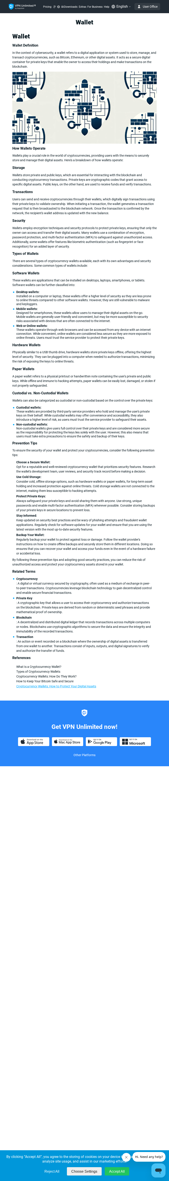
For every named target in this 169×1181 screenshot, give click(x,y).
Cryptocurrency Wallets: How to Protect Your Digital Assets (56, 686)
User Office (150, 6)
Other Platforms (84, 755)
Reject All (51, 1171)
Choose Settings (84, 1171)
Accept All (117, 1171)
